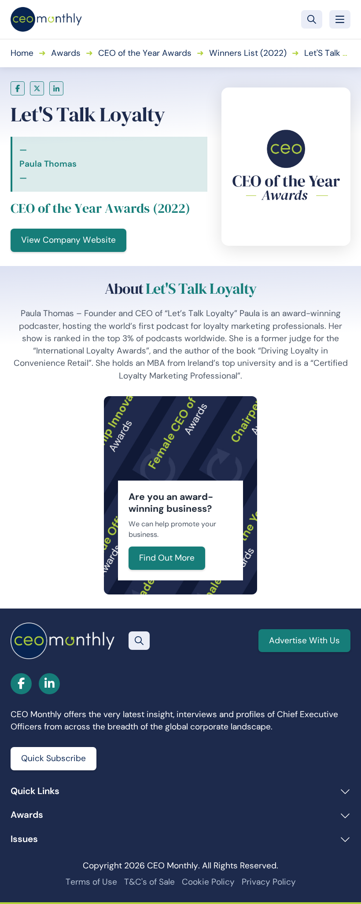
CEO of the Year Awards (145, 52)
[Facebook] (18, 88)
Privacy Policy (269, 881)
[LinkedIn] (56, 88)
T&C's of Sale (149, 881)
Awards (66, 52)
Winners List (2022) (248, 52)
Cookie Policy (208, 881)
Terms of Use (91, 881)
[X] (37, 88)
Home (22, 52)
